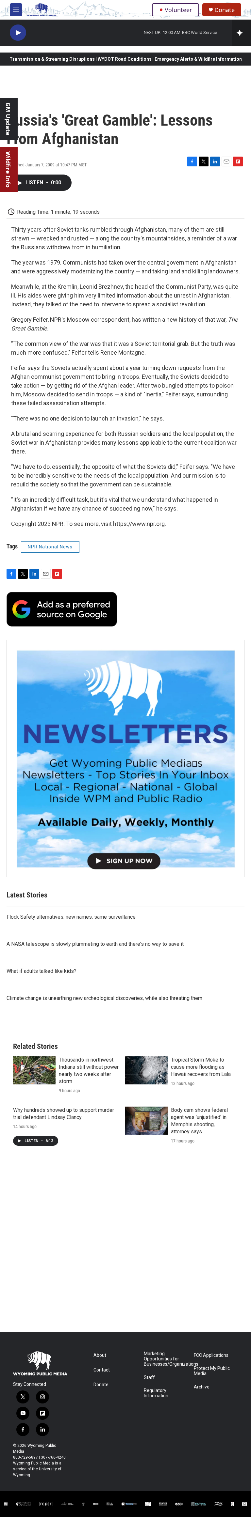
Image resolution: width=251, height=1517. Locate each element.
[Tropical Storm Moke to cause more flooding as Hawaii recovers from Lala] (146, 1070)
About (99, 1355)
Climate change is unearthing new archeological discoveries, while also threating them (104, 998)
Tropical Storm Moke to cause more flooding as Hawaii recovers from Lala (201, 1067)
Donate (224, 10)
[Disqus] (125, 1243)
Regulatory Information (156, 1393)
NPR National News (50, 546)
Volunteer (178, 10)
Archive (201, 1387)
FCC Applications (211, 1355)
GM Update (8, 118)
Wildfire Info (8, 169)
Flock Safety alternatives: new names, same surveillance (71, 917)
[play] (18, 33)
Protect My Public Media (212, 1371)
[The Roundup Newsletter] (125, 758)
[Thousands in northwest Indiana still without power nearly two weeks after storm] (34, 1070)
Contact (101, 1370)
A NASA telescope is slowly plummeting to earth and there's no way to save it (95, 944)
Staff (149, 1377)
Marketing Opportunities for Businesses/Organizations (166, 1359)
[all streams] (241, 33)
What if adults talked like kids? (41, 971)
